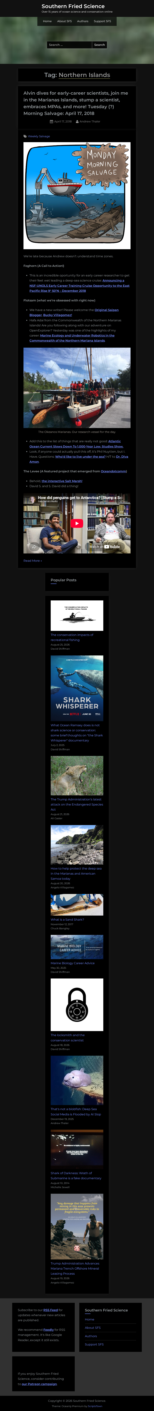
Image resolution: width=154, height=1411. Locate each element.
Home (47, 21)
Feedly (48, 1330)
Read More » (32, 561)
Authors (82, 21)
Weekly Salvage (39, 136)
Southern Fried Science (73, 6)
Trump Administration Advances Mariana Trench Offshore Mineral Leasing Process (75, 1268)
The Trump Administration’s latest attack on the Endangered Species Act (77, 804)
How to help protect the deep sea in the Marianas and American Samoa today (76, 873)
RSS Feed (50, 1310)
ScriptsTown (95, 1406)
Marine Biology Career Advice (73, 963)
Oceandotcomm (113, 471)
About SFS (64, 21)
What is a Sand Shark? (67, 919)
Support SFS (102, 21)
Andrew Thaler (90, 121)
